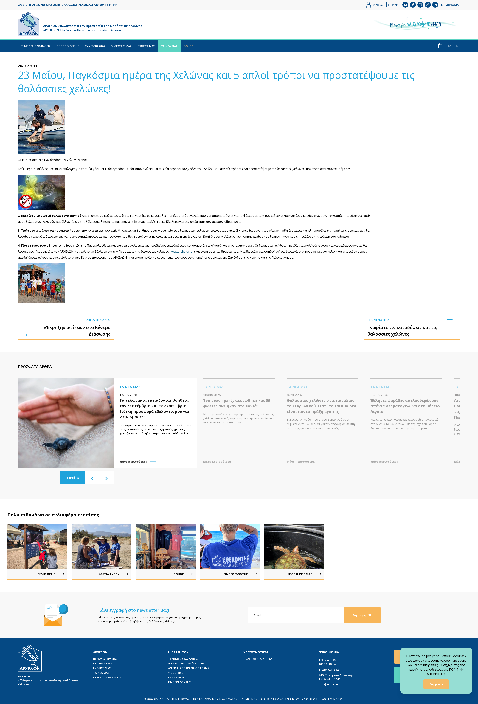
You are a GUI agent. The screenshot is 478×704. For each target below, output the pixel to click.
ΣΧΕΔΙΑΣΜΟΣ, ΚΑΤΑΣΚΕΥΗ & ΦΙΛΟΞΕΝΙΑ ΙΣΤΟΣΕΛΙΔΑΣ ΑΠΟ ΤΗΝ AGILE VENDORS (291, 699)
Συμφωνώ (436, 684)
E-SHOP (188, 46)
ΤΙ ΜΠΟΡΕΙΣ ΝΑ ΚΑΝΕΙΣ (36, 46)
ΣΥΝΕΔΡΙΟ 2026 (95, 46)
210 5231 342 (329, 669)
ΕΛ (449, 46)
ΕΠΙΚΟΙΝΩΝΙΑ (450, 5)
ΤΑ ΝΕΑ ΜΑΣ (169, 46)
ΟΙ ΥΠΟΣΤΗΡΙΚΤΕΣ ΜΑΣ (108, 677)
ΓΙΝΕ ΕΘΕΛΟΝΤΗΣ (68, 46)
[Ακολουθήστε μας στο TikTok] (428, 5)
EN (456, 46)
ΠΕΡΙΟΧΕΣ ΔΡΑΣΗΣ (105, 659)
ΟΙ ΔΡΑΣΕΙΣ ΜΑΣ (121, 46)
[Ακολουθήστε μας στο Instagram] (420, 5)
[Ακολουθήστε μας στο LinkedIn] (435, 5)
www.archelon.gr (182, 251)
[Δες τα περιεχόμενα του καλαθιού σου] (440, 45)
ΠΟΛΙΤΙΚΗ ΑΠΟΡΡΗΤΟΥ (258, 659)
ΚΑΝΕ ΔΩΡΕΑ (176, 677)
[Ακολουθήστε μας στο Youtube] (405, 5)
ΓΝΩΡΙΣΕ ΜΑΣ (146, 46)
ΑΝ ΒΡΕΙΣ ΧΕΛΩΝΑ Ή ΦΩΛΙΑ (186, 663)
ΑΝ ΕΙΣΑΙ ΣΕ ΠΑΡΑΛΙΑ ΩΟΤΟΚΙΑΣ (188, 668)
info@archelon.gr (330, 684)
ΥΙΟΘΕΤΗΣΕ (175, 673)
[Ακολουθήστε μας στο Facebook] (413, 5)
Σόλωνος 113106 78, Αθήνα (328, 662)
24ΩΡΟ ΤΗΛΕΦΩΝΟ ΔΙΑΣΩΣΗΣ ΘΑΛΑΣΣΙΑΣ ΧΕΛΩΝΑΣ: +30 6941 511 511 (68, 5)
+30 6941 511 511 (336, 677)
